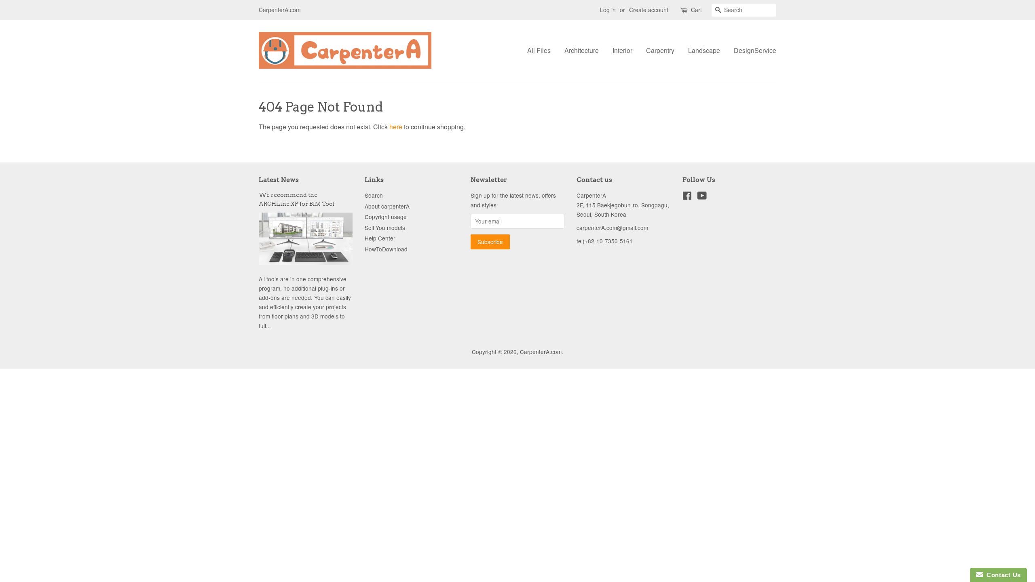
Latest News (279, 179)
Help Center (380, 238)
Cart (696, 10)
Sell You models (385, 228)
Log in (608, 10)
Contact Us (1002, 574)
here (395, 126)
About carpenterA (387, 206)
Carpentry (660, 50)
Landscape (704, 50)
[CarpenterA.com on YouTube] (702, 197)
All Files (539, 50)
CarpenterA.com (541, 352)
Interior (622, 50)
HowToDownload (386, 249)
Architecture (581, 50)
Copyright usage (386, 217)
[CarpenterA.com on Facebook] (687, 197)
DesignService (755, 50)
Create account (648, 10)
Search (374, 195)
